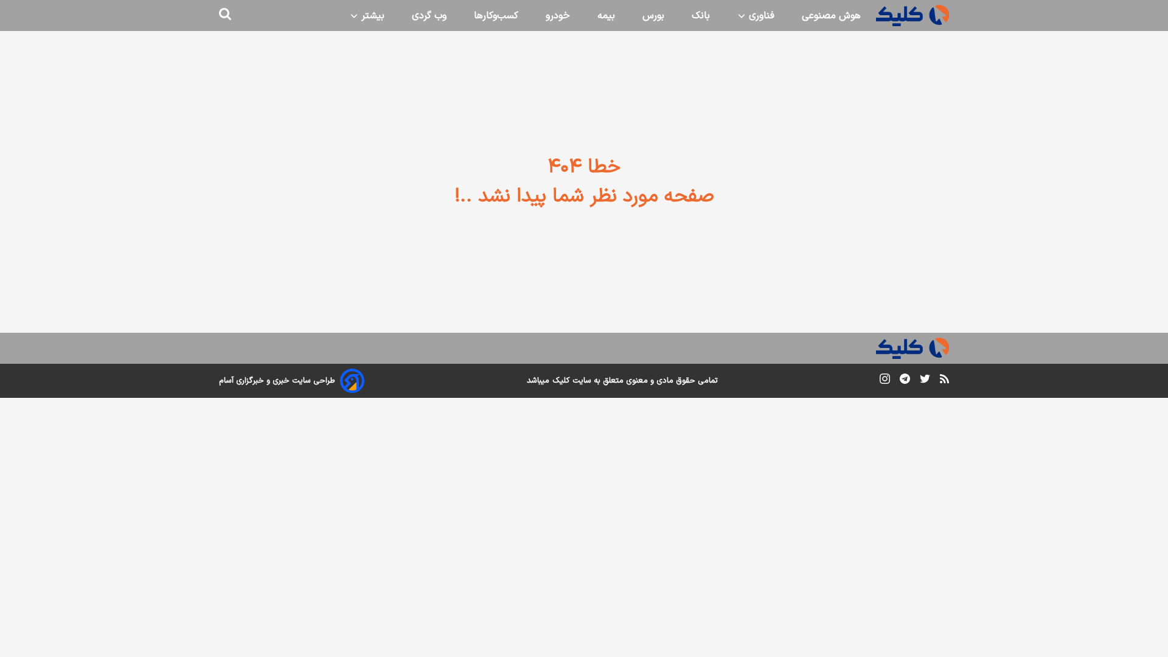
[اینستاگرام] (885, 381)
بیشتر (371, 16)
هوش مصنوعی (831, 16)
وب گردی (429, 16)
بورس (653, 16)
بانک (701, 16)
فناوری (760, 16)
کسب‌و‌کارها (496, 16)
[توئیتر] (925, 381)
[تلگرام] (905, 381)
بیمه (606, 16)
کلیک (560, 381)
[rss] (944, 381)
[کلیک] (912, 15)
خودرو (558, 16)
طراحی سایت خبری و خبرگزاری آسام (277, 381)
